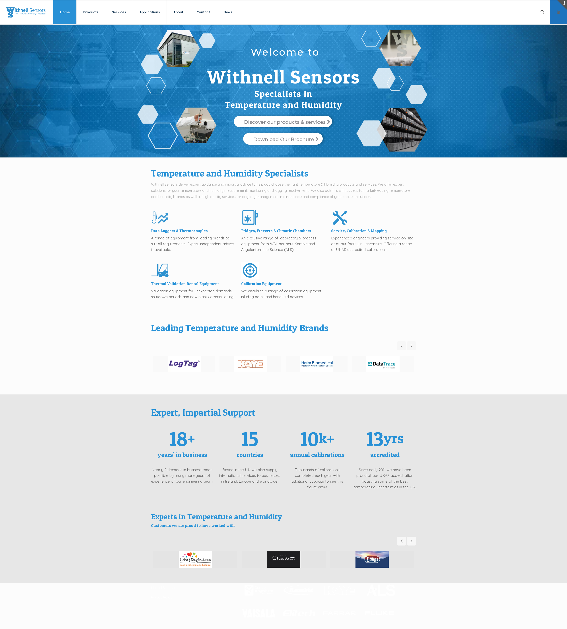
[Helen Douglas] (195, 559)
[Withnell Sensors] (25, 12)
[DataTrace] (383, 364)
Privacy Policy (161, 597)
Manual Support (163, 588)
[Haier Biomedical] (317, 364)
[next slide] (411, 345)
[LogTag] (184, 364)
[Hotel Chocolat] (284, 559)
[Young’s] (372, 559)
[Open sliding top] (562, 5)
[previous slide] (401, 345)
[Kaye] (250, 364)
